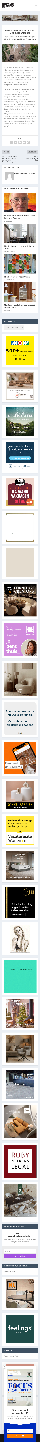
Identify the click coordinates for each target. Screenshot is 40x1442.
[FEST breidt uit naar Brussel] (20, 264)
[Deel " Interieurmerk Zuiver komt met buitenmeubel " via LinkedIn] (20, 142)
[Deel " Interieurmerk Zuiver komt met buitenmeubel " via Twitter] (16, 142)
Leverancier (15, 39)
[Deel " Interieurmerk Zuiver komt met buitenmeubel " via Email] (24, 142)
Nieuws (22, 39)
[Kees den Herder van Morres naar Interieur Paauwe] (20, 202)
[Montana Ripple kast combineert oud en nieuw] (20, 292)
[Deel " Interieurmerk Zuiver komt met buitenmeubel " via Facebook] (12, 142)
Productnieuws (31, 39)
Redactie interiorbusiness (23, 37)
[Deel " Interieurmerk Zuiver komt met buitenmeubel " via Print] (28, 142)
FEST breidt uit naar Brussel (17, 277)
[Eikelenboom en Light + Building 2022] (20, 233)
